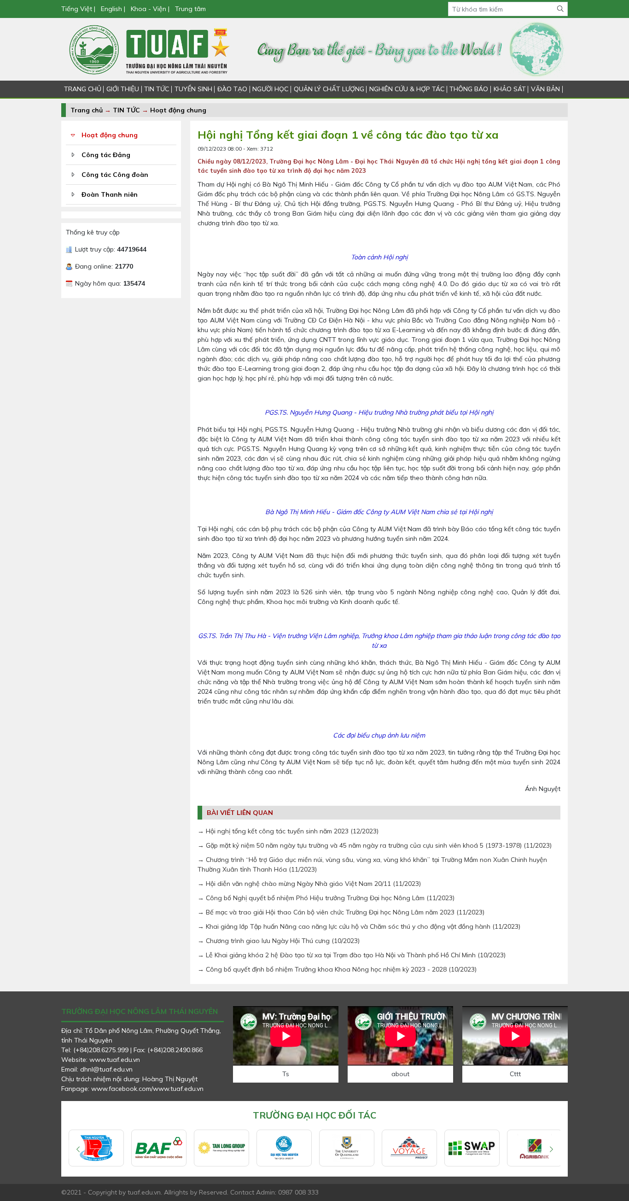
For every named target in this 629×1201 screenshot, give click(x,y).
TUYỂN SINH (193, 89)
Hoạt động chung (178, 110)
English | (113, 9)
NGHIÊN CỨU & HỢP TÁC (406, 89)
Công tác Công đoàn (115, 174)
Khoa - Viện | (150, 9)
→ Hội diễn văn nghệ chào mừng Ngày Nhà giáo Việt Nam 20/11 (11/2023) (309, 883)
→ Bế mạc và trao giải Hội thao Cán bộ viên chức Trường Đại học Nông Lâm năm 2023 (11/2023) (341, 912)
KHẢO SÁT (510, 89)
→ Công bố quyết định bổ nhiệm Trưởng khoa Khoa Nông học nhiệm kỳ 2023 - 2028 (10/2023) (337, 969)
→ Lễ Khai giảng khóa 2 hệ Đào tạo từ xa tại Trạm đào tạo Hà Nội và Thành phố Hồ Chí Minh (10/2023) (352, 955)
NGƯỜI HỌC (270, 89)
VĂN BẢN (545, 89)
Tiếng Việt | (79, 9)
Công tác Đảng (106, 155)
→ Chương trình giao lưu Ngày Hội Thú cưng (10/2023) (279, 941)
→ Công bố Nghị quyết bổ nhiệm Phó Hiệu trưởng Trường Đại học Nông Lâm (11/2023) (326, 898)
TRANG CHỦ (82, 89)
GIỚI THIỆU (122, 89)
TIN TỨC (156, 89)
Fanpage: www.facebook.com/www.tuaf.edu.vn (132, 1088)
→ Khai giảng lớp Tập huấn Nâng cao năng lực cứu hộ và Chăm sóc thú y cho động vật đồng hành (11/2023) (359, 926)
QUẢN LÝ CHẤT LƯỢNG (329, 89)
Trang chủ (86, 110)
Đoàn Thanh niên (110, 194)
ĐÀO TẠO (232, 89)
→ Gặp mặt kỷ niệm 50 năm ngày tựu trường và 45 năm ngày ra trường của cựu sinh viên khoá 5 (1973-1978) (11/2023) (375, 845)
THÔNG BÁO (468, 89)
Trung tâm (190, 9)
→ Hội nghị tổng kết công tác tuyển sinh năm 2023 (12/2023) (288, 831)
